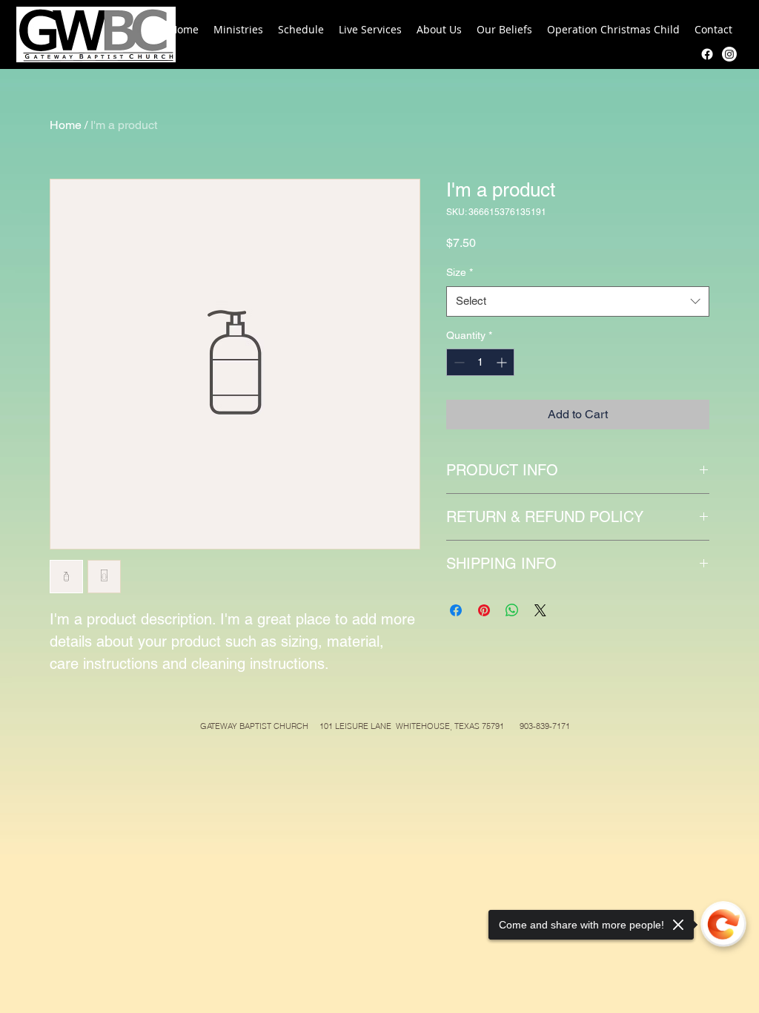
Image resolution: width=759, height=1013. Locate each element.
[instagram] (729, 54)
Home (66, 125)
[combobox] (577, 301)
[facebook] (707, 54)
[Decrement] (457, 362)
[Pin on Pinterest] (484, 610)
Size (459, 272)
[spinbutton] (480, 362)
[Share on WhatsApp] (512, 610)
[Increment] (503, 362)
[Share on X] (540, 610)
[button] (238, 29)
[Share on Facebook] (456, 610)
